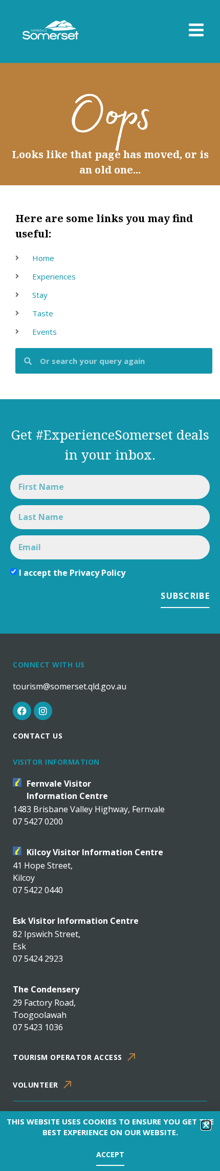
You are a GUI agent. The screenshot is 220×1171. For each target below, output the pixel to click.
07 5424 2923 (38, 958)
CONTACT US (37, 736)
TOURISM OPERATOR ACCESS (67, 1057)
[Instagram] (43, 711)
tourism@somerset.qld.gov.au (69, 686)
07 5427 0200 (38, 821)
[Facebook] (22, 711)
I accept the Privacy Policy (72, 572)
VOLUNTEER (35, 1085)
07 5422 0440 (38, 890)
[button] (206, 1125)
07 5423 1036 (38, 1027)
